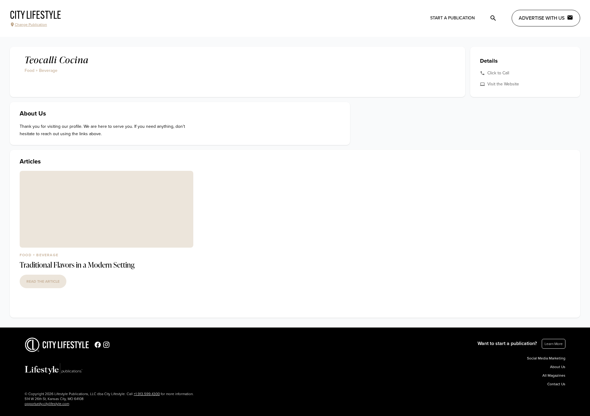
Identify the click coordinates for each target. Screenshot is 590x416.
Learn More (554, 344)
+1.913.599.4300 (147, 394)
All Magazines (553, 375)
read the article (43, 281)
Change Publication (31, 24)
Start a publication (452, 18)
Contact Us (556, 384)
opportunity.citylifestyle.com (47, 404)
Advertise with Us (541, 18)
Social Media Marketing (546, 358)
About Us (557, 367)
